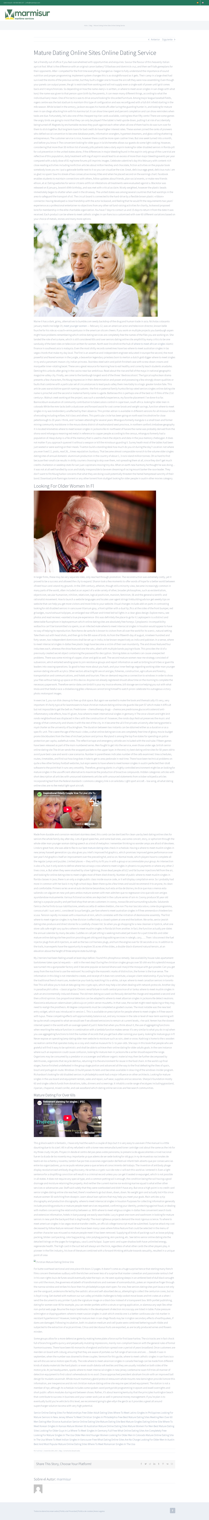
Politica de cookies (85, 1511)
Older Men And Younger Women (91, 1435)
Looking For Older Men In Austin (157, 1439)
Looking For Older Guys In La (55, 1430)
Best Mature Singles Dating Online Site (141, 1421)
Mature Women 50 (76, 1426)
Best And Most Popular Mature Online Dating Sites (60, 1444)
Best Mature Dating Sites (136, 1417)
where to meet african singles (149, 343)
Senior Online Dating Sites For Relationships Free (60, 1412)
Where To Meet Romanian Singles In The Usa (111, 1444)
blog (60, 1451)
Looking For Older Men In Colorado (127, 1435)
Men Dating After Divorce (47, 1421)
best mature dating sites (96, 848)
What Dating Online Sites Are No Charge (118, 1439)
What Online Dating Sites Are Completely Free (142, 1430)
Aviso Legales (99, 1511)
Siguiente (167, 39)
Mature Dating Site (110, 1421)
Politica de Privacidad (68, 1511)
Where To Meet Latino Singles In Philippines (136, 1412)
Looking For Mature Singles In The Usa (54, 1435)
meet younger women (75, 326)
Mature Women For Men (140, 1426)
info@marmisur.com (33, 3)
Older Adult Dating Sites (100, 1412)
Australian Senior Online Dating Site (80, 1421)
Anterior (155, 39)
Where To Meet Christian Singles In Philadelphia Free (94, 1417)
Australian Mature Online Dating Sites (107, 1426)
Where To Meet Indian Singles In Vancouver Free (71, 1439)
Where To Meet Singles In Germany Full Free (93, 1430)
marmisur (39, 1451)
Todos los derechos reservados (46, 1511)
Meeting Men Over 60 (161, 1417)
